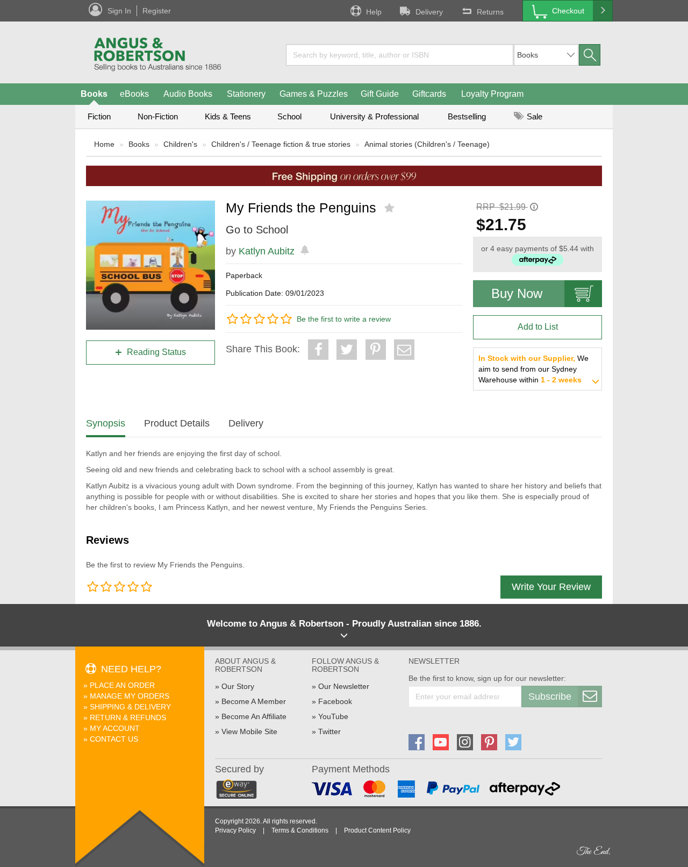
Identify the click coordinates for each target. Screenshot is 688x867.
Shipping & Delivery (130, 706)
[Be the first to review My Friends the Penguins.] (390, 208)
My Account (115, 728)
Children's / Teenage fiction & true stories (280, 144)
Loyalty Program (492, 93)
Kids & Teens (228, 116)
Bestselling (467, 116)
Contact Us (114, 739)
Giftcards (429, 93)
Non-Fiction (158, 116)
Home (104, 144)
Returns (490, 12)
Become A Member (253, 701)
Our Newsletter (343, 686)
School (289, 116)
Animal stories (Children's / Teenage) (427, 144)
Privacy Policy (235, 830)
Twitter (329, 731)
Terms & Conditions (299, 830)
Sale (533, 116)
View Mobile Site (249, 731)
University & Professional (374, 116)
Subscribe (549, 696)
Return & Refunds (128, 717)
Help (374, 12)
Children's (180, 144)
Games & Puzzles (314, 93)
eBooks (134, 93)
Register (156, 10)
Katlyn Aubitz (267, 251)
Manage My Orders (129, 696)
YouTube (333, 716)
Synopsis (105, 423)
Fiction (99, 116)
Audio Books (187, 93)
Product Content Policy (377, 830)
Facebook (335, 701)
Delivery (429, 12)
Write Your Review (551, 586)
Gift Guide (380, 93)
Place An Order (122, 685)
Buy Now (516, 293)
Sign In (119, 10)
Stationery (246, 93)
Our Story (237, 686)
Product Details (177, 423)
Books (94, 93)
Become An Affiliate (253, 716)
